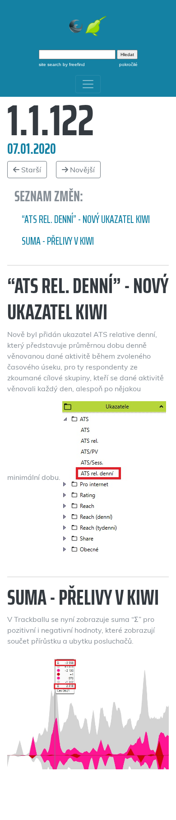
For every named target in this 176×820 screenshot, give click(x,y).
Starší (30, 169)
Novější (81, 169)
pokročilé (128, 64)
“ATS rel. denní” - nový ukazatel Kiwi (86, 219)
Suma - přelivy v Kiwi (58, 241)
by (73, 64)
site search (50, 64)
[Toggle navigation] (88, 84)
